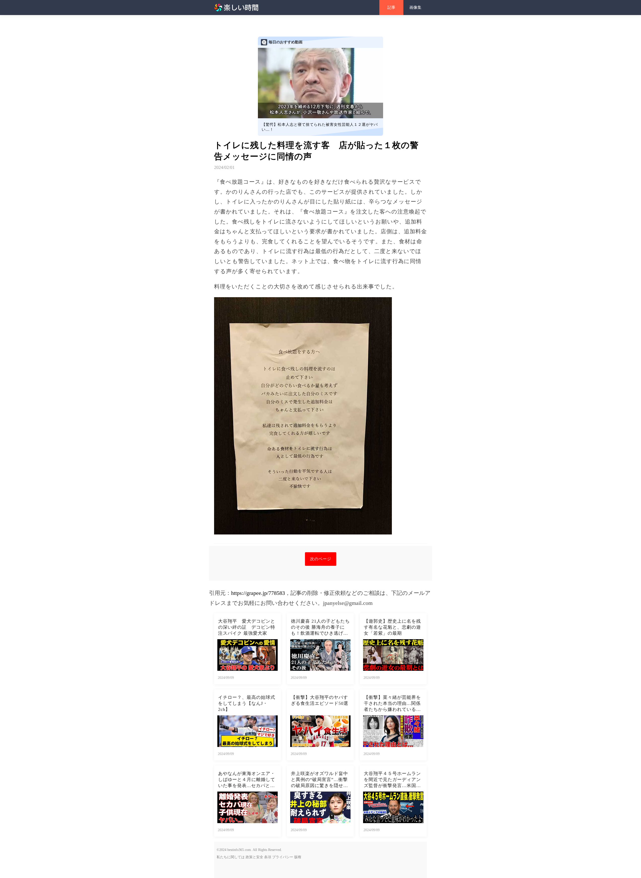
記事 (391, 7)
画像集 (415, 7)
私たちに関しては (231, 857)
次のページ (320, 559)
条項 (267, 857)
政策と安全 (254, 857)
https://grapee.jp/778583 (258, 593)
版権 (297, 857)
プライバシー (282, 857)
